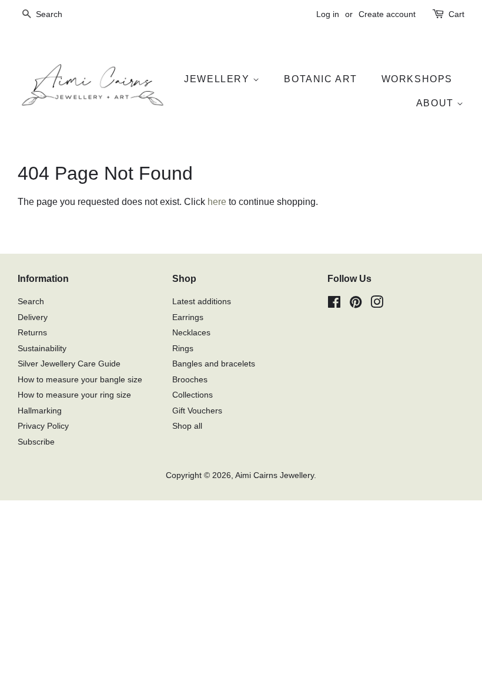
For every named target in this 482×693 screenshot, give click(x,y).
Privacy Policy (43, 426)
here (216, 202)
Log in (327, 14)
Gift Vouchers (197, 410)
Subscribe (36, 442)
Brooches (189, 379)
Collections (192, 395)
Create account (387, 14)
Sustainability (42, 348)
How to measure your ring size (74, 395)
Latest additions (201, 301)
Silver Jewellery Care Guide (69, 363)
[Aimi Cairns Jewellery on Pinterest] (355, 304)
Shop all (187, 426)
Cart (456, 14)
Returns (32, 332)
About (436, 103)
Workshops (417, 79)
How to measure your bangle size (80, 379)
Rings (182, 348)
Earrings (187, 317)
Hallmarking (40, 410)
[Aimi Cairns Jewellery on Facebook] (334, 304)
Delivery (33, 317)
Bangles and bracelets (213, 363)
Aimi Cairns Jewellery (274, 475)
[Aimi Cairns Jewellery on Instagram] (376, 304)
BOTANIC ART (320, 79)
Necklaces (191, 332)
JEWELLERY (218, 79)
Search (31, 301)
